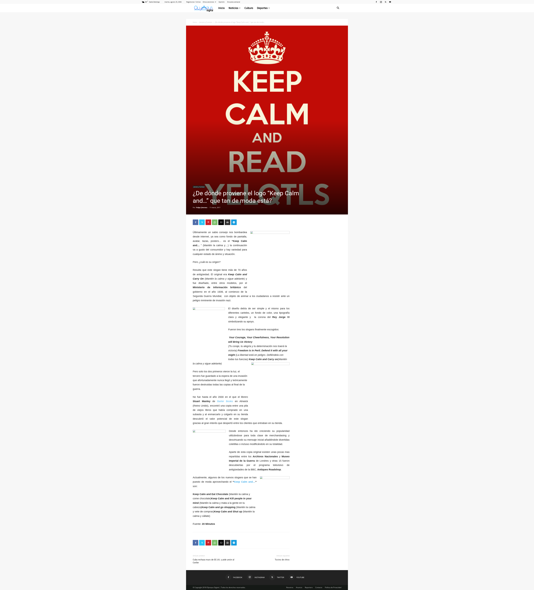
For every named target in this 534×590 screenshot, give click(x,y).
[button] (338, 8)
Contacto (318, 587)
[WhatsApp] (214, 222)
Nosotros (289, 587)
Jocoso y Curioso (205, 22)
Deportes (262, 8)
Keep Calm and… (244, 481)
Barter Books (225, 401)
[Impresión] (227, 222)
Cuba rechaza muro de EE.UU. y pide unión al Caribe (213, 561)
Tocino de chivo (282, 559)
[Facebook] (376, 2)
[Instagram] (381, 2)
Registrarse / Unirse (193, 2)
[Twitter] (385, 2)
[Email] (221, 222)
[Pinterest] (208, 222)
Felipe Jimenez (201, 207)
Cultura (248, 8)
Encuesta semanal (233, 2)
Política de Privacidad (333, 587)
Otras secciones (208, 2)
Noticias (233, 8)
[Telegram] (234, 222)
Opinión (222, 2)
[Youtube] (390, 2)
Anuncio (299, 587)
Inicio (221, 8)
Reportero (309, 587)
